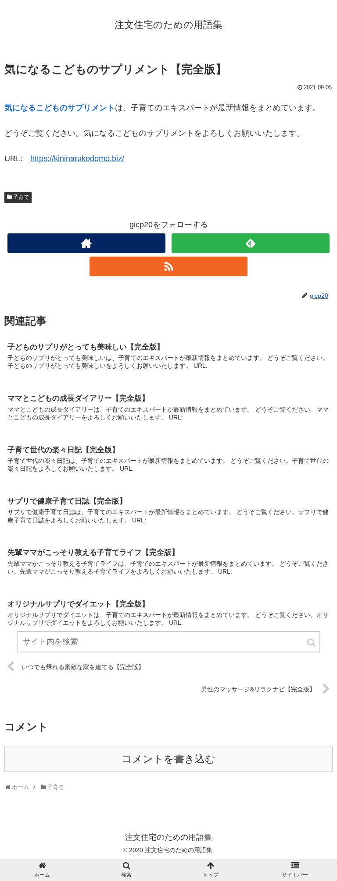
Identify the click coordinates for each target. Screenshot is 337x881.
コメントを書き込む (168, 759)
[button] (312, 642)
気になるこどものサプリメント (59, 107)
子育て (21, 197)
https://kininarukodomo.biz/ (77, 158)
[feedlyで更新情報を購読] (250, 243)
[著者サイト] (86, 243)
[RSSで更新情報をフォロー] (168, 266)
